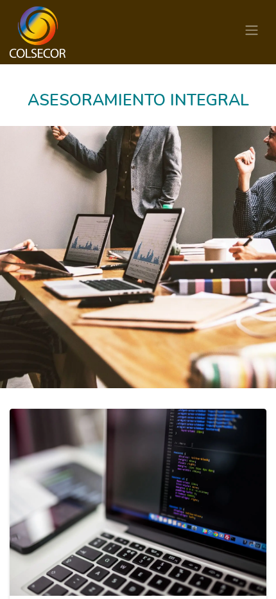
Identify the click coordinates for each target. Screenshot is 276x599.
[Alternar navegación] (251, 32)
